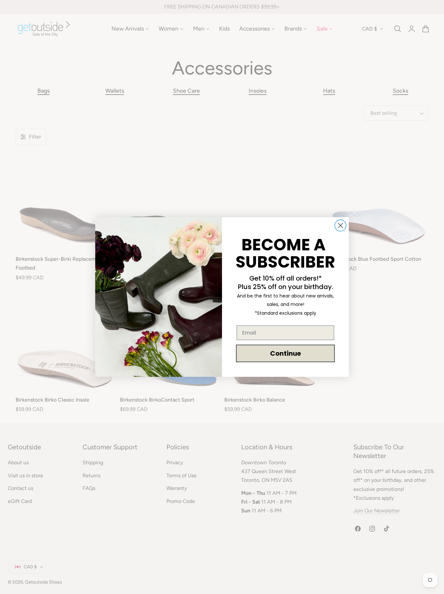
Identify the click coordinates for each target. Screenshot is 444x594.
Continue (285, 353)
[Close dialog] (340, 225)
